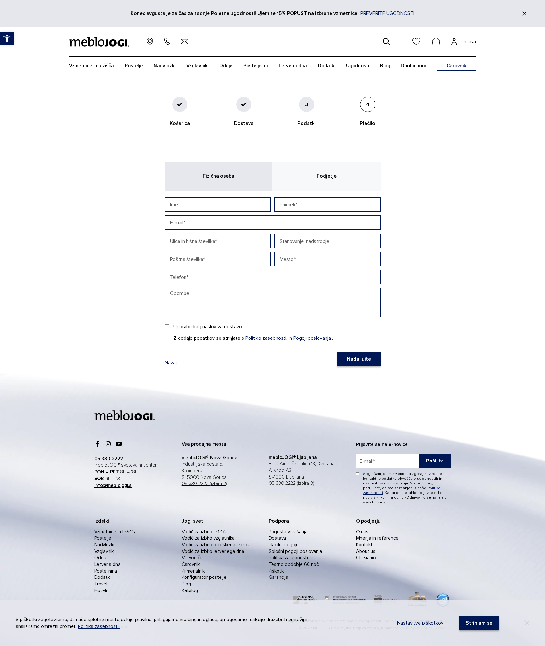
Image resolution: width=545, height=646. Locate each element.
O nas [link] (362, 532)
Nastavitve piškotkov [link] (420, 623)
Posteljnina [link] (105, 571)
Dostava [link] (277, 538)
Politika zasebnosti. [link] (99, 626)
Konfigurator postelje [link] (204, 577)
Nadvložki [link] (104, 545)
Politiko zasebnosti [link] (265, 338)
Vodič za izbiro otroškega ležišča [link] (216, 545)
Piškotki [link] (276, 571)
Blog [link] (186, 584)
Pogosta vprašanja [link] (288, 532)
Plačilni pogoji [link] (283, 545)
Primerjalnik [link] (193, 571)
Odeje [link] (101, 558)
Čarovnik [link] (191, 564)
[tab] (219, 176)
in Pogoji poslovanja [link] (310, 338)
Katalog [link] (190, 590)
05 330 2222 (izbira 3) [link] (291, 483)
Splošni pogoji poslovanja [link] (295, 551)
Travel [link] (100, 584)
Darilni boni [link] (413, 65)
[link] (124, 415)
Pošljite (435, 461)
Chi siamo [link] (366, 558)
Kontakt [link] (364, 545)
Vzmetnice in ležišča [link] (115, 532)
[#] (386, 41)
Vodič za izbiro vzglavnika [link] (208, 538)
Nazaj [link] (171, 363)
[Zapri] (524, 13)
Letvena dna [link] (107, 564)
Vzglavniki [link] (104, 551)
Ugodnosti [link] (357, 65)
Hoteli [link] (100, 590)
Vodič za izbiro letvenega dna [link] (213, 551)
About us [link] (365, 551)
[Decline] (526, 622)
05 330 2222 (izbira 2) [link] (204, 483)
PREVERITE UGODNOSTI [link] (387, 13)
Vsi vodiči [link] (191, 558)
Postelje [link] (102, 538)
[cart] (436, 41)
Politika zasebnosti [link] (288, 558)
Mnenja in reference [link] (377, 538)
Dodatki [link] (102, 577)
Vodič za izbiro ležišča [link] (205, 532)
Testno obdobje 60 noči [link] (294, 564)
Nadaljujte (359, 359)
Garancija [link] (278, 577)
